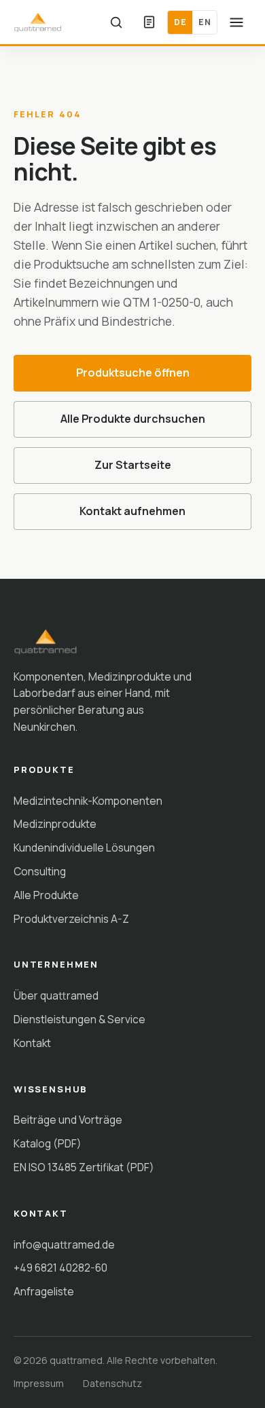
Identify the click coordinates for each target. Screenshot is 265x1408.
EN (204, 22)
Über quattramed (56, 995)
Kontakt (32, 1042)
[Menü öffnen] (236, 22)
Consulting (40, 871)
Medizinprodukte (55, 823)
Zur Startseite (132, 464)
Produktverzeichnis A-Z (71, 918)
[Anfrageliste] (149, 22)
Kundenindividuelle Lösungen (84, 847)
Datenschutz (112, 1383)
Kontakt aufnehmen (133, 510)
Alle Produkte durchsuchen (132, 418)
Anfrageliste (44, 1291)
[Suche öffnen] (116, 22)
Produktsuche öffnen (133, 372)
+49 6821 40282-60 (60, 1267)
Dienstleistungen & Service (79, 1019)
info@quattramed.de (64, 1244)
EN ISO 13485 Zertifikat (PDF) (84, 1167)
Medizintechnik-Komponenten (88, 800)
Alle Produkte (46, 895)
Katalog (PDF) (48, 1143)
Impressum (39, 1383)
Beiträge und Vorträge (68, 1119)
